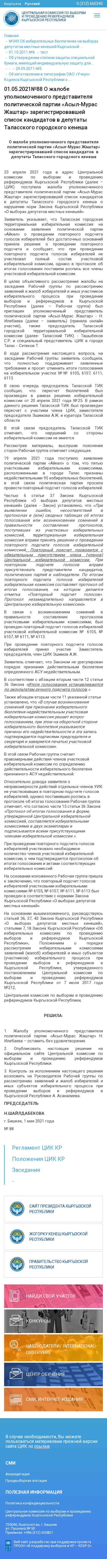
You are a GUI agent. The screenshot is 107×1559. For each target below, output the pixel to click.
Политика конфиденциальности (32, 1503)
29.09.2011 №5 (29, 68)
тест (44, 52)
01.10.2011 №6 (22, 52)
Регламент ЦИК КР (37, 1147)
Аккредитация (17, 1474)
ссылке (42, 1446)
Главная (11, 35)
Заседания (26, 1170)
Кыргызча (12, 4)
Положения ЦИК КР (38, 1159)
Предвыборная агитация (26, 1481)
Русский (32, 4)
